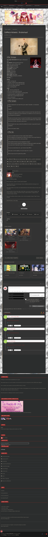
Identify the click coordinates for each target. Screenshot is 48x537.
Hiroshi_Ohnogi (34, 164)
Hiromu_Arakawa (11, 164)
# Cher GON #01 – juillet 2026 (21, 1)
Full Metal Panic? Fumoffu (11, 257)
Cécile (13, 172)
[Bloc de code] (21, 291)
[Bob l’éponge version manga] (10, 265)
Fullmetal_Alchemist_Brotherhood (34, 159)
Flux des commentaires (4, 495)
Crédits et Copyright (5, 478)
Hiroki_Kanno (19, 164)
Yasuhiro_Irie (26, 164)
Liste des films (4, 461)
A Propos (3, 473)
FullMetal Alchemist (11, 236)
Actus (5, 5)
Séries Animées (8, 29)
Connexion (42, 283)
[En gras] (9, 291)
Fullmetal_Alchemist (12, 161)
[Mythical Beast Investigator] (38, 265)
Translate (8, 444)
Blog (17, 7)
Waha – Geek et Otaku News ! (13, 316)
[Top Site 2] (1, 427)
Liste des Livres (4, 471)
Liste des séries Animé (5, 456)
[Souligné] (12, 291)
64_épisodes (34, 161)
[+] (25, 291)
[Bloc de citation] (19, 291)
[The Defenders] (24, 265)
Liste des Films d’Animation (6, 463)
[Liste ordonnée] (16, 291)
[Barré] (14, 291)
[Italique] (11, 291)
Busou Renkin (39, 257)
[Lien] (22, 291)
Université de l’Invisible (8, 7)
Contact (3, 476)
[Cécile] (9, 173)
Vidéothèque (20, 5)
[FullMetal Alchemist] (10, 232)
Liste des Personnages (5, 466)
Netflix (13, 166)
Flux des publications (4, 493)
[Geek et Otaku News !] (2, 6)
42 (21, 7)
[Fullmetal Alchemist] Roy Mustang (13, 332)
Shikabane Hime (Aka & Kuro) (11, 249)
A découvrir (36, 5)
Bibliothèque (11, 5)
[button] (6, 5)
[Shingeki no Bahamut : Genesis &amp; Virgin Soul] (24, 232)
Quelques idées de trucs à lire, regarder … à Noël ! (16, 345)
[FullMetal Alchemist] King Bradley (13, 320)
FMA (29, 161)
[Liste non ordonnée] (17, 291)
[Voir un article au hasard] (46, 6)
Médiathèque (28, 5)
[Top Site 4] (2, 427)
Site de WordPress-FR (4, 498)
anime (12, 159)
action (19, 161)
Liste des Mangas (5, 468)
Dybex (9, 166)
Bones (40, 164)
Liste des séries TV (5, 458)
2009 (18, 166)
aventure (24, 161)
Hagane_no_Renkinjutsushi (20, 159)
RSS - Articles (5, 437)
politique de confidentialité (29, 302)
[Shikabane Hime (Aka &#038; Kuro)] (10, 245)
